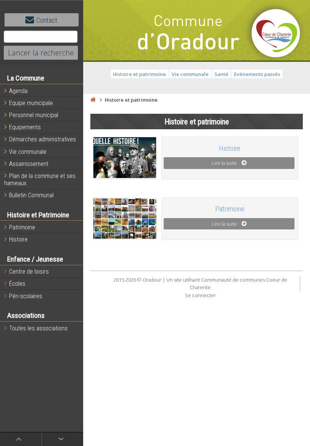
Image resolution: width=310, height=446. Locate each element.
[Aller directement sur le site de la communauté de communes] (276, 34)
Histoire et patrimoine (139, 74)
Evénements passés (257, 74)
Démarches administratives (42, 139)
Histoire (18, 239)
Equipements (25, 127)
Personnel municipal (33, 115)
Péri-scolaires (25, 296)
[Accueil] (93, 99)
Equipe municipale (31, 103)
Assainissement (28, 163)
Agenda (18, 90)
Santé (221, 74)
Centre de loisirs (29, 271)
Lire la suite (224, 163)
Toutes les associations (38, 328)
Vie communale (27, 151)
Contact (46, 20)
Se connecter (200, 295)
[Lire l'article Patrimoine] (125, 218)
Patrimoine (22, 227)
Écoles (17, 283)
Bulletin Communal (31, 195)
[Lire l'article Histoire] (125, 157)
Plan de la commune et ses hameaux (40, 179)
